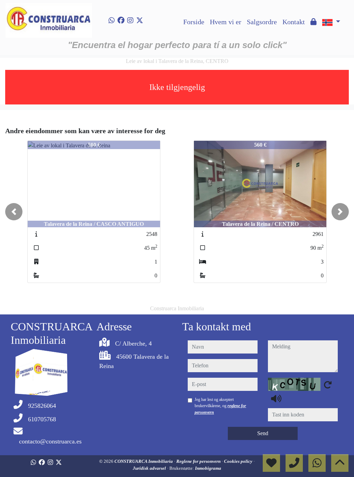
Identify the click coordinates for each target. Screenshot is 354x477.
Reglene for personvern (199, 461)
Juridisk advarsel (150, 468)
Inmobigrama (208, 468)
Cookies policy (238, 461)
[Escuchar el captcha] (276, 398)
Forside (193, 22)
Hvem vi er (225, 22)
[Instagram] (130, 20)
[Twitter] (139, 20)
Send (262, 433)
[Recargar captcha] (327, 385)
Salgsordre (262, 22)
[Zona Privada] (313, 22)
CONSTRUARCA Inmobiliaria (144, 461)
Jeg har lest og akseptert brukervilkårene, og (220, 406)
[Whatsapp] (112, 20)
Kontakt (293, 22)
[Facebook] (121, 20)
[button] (13, 211)
